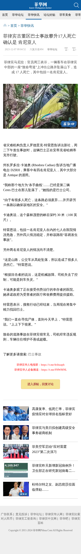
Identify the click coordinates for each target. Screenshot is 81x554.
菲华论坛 (18, 14)
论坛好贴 (49, 14)
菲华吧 (64, 518)
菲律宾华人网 (54, 514)
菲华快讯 (33, 14)
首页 (5, 14)
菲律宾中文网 (47, 518)
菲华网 (36, 530)
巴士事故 (34, 354)
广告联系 (6, 514)
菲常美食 (65, 14)
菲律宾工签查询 (26, 518)
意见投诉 (21, 514)
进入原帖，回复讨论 (40, 384)
